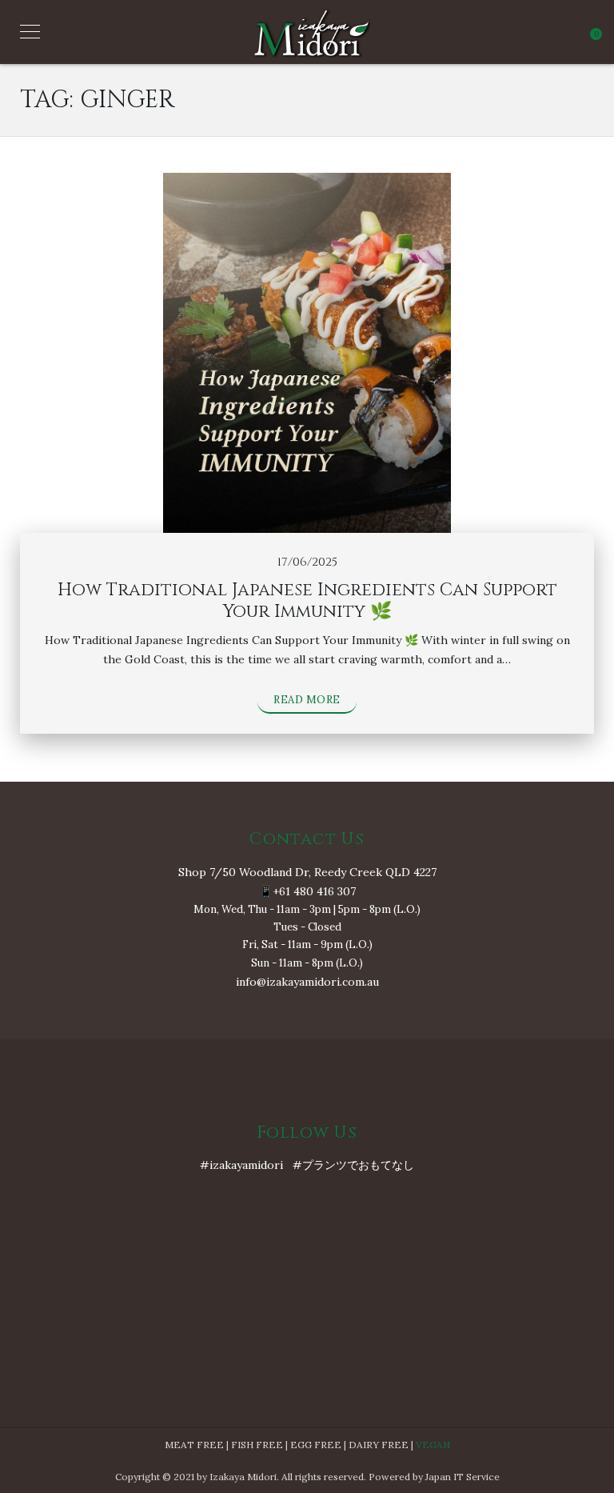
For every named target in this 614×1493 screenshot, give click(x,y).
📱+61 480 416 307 (307, 891)
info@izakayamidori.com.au (307, 982)
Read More (307, 699)
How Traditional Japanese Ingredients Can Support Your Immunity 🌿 (307, 600)
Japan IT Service (462, 1477)
